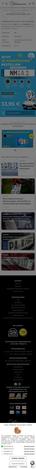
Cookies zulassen (18, 458)
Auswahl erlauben (18, 463)
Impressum (24, 466)
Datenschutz (12, 466)
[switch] (32, 466)
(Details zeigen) (29, 446)
